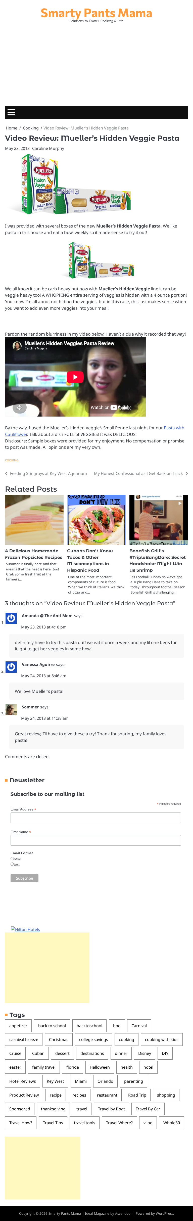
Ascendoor (123, 1213)
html (17, 859)
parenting (133, 1081)
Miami (81, 1081)
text (17, 865)
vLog (148, 1122)
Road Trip (137, 1095)
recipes (79, 1095)
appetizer (18, 1025)
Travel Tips (53, 1122)
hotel (148, 1067)
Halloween (100, 1067)
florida (72, 1067)
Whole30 (171, 1122)
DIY (165, 1053)
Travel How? (20, 1122)
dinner (121, 1053)
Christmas (58, 1039)
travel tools (84, 1122)
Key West (55, 1081)
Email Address (23, 809)
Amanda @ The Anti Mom (47, 615)
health (127, 1067)
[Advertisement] (96, 63)
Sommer (30, 707)
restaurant (107, 1095)
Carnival (139, 1025)
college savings (93, 1039)
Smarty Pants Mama (96, 12)
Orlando (105, 1081)
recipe (56, 1095)
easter (15, 1067)
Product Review (24, 1095)
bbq (117, 1025)
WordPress (164, 1213)
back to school (52, 1025)
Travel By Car (148, 1109)
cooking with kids (161, 1039)
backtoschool (89, 1025)
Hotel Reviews (22, 1081)
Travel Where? (119, 1122)
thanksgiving (53, 1109)
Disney (144, 1053)
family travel (44, 1067)
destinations (92, 1053)
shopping (166, 1095)
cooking (126, 1039)
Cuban (38, 1053)
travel (81, 1109)
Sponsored (19, 1109)
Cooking (11, 460)
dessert (62, 1053)
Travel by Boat (111, 1109)
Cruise (15, 1053)
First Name (21, 832)
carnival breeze (23, 1039)
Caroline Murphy (48, 148)
